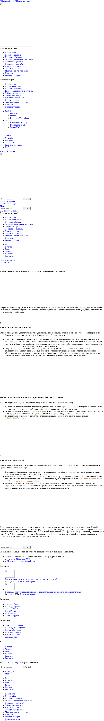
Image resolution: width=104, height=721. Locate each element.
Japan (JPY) (15, 127)
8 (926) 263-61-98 (38, 411)
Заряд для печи (11, 637)
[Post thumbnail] (10, 577)
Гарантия (9, 656)
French (13, 116)
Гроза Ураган (10, 611)
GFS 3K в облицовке (14, 625)
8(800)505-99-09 (69, 407)
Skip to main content (23, 1)
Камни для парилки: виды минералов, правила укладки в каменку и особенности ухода (43, 592)
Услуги (8, 649)
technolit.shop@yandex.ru (15, 418)
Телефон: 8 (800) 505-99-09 (18, 559)
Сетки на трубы (12, 615)
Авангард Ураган (12, 604)
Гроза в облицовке (13, 630)
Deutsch (13, 113)
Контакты (9, 658)
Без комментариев (27, 581)
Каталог (8, 647)
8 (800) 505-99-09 (7, 151)
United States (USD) (18, 122)
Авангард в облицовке (15, 628)
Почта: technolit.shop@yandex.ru (21, 561)
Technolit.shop (12, 662)
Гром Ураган (10, 613)
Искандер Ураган (12, 606)
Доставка (9, 654)
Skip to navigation (7, 1)
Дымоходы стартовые (14, 635)
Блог (7, 651)
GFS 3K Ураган (12, 609)
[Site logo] (15, 46)
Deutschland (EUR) (18, 125)
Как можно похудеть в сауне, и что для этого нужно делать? (31, 579)
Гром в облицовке (13, 632)
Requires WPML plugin (19, 118)
